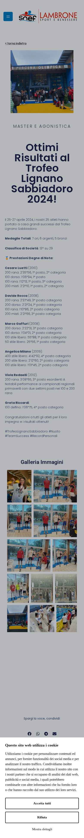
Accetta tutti (42, 803)
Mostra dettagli (42, 829)
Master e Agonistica (42, 126)
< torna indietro (15, 43)
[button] (29, 733)
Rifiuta (42, 817)
